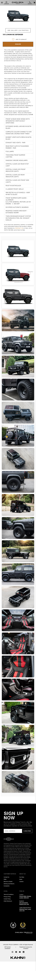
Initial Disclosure (8, 901)
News (20, 879)
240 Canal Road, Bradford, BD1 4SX (24, 903)
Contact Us (6, 877)
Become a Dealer (8, 881)
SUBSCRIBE (27, 831)
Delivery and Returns (9, 883)
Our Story (21, 877)
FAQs (5, 879)
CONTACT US (19, 228)
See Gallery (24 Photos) (18, 30)
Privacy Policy (7, 896)
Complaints (6, 886)
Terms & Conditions (8, 894)
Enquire (18, 44)
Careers (21, 881)
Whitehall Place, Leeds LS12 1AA (25, 909)
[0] (34, 2)
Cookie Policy (7, 899)
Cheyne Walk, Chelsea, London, (25, 896)
